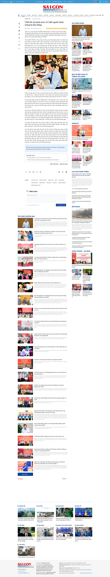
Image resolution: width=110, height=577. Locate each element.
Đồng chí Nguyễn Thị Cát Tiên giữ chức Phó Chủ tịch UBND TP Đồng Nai (81, 138)
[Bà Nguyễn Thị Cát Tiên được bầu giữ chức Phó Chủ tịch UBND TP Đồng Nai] (76, 144)
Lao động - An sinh (78, 15)
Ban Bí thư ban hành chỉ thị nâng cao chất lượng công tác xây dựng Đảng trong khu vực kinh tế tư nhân (49, 411)
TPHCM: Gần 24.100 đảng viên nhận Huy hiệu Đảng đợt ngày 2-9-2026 (50, 398)
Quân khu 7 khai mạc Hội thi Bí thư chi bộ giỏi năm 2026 (48, 359)
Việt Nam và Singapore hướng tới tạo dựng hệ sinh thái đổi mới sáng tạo (82, 246)
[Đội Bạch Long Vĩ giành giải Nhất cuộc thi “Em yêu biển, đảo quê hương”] (87, 287)
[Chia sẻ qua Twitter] (19, 30)
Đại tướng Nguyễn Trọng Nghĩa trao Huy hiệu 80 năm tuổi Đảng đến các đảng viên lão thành (50, 270)
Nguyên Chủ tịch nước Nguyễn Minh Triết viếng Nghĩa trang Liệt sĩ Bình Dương (87, 279)
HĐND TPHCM (42, 182)
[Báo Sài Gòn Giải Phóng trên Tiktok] (98, 1)
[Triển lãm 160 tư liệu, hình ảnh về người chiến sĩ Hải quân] (76, 272)
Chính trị (23, 15)
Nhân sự (75, 123)
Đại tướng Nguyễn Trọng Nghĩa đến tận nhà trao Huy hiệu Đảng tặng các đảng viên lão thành (50, 296)
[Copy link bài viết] (19, 41)
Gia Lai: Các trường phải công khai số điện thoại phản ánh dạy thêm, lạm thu (45, 539)
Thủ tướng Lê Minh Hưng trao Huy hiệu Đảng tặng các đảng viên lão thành (50, 322)
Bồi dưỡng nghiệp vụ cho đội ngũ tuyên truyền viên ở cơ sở (76, 118)
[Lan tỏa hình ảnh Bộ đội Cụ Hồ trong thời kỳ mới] (82, 258)
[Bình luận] (19, 45)
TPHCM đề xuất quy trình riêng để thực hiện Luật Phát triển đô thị (26, 519)
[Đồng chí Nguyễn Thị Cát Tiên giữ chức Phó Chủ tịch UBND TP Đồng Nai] (82, 130)
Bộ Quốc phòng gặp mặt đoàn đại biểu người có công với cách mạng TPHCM (76, 293)
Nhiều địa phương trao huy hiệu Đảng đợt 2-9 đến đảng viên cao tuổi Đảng (50, 347)
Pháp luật (34, 15)
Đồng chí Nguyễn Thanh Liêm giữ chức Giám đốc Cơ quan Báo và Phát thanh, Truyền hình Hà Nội (76, 164)
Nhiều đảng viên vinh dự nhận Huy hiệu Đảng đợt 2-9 (47, 283)
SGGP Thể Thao (48, 1)
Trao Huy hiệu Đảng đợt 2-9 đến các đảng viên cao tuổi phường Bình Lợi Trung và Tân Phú (50, 258)
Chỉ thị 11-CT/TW (34, 180)
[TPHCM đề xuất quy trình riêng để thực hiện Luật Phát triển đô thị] (26, 512)
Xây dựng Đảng (36, 18)
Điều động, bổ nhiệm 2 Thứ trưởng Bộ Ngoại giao (87, 163)
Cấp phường (61, 180)
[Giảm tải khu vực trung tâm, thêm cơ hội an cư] (87, 112)
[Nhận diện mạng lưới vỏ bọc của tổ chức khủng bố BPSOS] (87, 97)
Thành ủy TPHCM (42, 180)
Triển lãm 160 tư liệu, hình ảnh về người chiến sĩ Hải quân (76, 278)
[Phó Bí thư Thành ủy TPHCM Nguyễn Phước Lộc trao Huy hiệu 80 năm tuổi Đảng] (25, 377)
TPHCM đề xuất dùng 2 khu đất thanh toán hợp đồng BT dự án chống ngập (44, 520)
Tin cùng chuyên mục (26, 216)
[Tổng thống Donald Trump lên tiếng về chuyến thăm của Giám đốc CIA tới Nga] (26, 532)
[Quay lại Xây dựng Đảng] (19, 48)
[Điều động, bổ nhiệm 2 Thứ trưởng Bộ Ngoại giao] (87, 158)
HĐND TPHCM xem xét (35, 185)
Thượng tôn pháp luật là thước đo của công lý (81, 91)
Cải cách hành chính (80, 171)
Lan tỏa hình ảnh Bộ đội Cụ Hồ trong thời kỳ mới (82, 266)
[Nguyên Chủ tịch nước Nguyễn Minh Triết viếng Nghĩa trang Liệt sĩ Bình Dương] (87, 272)
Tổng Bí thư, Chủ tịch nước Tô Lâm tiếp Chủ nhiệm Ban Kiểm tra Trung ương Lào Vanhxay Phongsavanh (82, 233)
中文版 (65, 1)
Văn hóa (64, 15)
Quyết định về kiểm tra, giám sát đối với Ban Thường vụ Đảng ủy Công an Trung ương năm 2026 (50, 449)
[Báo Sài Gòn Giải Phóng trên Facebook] (93, 1)
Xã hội (29, 15)
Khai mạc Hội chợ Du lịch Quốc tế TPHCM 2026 (83, 519)
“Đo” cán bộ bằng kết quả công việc (80, 188)
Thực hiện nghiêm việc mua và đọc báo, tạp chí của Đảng (38, 157)
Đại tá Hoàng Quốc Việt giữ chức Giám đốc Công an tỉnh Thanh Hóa (87, 150)
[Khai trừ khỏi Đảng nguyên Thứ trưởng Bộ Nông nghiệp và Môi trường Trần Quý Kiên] (25, 428)
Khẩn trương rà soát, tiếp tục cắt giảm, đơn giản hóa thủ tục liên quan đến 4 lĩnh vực (81, 175)
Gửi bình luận (62, 205)
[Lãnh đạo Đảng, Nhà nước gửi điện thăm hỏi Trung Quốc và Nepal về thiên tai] (82, 214)
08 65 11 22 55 (22, 571)
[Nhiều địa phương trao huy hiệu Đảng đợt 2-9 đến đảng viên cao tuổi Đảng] (25, 351)
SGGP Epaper (70, 1)
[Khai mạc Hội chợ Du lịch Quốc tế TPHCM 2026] (83, 512)
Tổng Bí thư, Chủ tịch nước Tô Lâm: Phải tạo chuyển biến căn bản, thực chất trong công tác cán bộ (50, 219)
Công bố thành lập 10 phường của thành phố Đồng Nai (81, 192)
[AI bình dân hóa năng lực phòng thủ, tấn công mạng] (64, 532)
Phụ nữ (87, 15)
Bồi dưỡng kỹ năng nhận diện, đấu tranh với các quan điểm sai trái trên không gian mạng (76, 104)
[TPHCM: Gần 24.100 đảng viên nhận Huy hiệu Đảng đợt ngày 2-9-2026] (25, 402)
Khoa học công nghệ (95, 15)
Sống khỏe (58, 15)
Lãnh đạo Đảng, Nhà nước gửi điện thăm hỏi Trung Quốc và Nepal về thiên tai (82, 221)
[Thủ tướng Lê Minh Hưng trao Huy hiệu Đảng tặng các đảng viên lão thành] (25, 325)
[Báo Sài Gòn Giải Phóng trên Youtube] (96, 1)
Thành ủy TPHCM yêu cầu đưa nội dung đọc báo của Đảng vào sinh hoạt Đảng (43, 159)
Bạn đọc (70, 15)
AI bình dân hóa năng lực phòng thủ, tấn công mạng (64, 538)
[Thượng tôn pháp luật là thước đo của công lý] (82, 84)
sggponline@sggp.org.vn (24, 572)
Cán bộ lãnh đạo (34, 182)
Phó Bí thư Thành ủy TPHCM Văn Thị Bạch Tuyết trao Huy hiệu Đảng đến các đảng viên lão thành (49, 232)
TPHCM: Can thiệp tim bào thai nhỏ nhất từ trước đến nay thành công (83, 539)
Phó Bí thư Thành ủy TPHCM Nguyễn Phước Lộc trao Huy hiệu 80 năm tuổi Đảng (50, 373)
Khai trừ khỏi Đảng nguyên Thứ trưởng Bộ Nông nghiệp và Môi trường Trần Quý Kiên (49, 424)
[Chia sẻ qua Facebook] (19, 27)
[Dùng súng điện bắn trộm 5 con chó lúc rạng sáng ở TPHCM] (64, 512)
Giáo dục (51, 15)
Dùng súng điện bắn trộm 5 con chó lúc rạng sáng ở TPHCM (64, 519)
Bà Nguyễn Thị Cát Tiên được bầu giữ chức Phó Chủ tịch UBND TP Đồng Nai (76, 150)
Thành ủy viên (50, 180)
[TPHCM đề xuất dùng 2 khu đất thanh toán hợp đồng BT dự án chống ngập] (45, 512)
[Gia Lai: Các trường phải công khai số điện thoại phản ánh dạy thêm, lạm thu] (45, 532)
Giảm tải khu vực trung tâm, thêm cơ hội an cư (87, 118)
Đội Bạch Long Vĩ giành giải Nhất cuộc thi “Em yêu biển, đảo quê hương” (87, 293)
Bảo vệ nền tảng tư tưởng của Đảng (79, 75)
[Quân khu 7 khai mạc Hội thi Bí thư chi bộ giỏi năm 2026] (25, 364)
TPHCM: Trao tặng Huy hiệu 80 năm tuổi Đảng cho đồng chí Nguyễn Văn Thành (49, 386)
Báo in (56, 180)
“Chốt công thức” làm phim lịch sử (26, 557)
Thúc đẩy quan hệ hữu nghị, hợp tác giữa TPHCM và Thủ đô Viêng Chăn (81, 238)
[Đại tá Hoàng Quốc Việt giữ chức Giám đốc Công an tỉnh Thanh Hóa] (87, 144)
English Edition (40, 1)
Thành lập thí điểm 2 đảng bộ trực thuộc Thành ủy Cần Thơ (49, 436)
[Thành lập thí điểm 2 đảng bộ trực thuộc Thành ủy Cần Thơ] (25, 441)
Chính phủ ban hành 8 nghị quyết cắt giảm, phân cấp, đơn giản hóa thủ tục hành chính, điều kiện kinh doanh (81, 197)
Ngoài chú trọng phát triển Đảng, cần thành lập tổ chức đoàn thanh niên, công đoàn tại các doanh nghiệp (49, 462)
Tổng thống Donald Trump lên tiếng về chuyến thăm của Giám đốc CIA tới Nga (26, 539)
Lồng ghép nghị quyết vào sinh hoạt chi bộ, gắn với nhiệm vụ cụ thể (50, 245)
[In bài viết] (19, 37)
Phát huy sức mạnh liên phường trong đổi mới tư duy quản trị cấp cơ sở (50, 309)
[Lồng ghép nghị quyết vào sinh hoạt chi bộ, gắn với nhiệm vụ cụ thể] (25, 249)
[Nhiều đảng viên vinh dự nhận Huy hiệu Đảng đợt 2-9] (25, 287)
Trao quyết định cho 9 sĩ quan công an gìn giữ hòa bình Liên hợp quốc (82, 242)
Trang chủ (19, 15)
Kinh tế (41, 15)
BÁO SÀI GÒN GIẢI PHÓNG (55, 8)
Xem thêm (103, 15)
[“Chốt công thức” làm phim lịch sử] (26, 551)
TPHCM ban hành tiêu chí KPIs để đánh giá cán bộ (81, 202)
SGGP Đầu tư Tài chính (57, 1)
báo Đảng (55, 182)
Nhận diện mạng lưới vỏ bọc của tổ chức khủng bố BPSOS (87, 103)
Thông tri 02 (48, 182)
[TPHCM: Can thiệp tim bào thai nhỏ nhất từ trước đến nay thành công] (83, 532)
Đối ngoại (76, 206)
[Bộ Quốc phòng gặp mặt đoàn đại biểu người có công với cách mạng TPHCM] (76, 287)
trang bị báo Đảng (61, 182)
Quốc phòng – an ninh (81, 251)
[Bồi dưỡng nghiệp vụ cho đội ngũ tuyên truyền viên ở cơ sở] (76, 112)
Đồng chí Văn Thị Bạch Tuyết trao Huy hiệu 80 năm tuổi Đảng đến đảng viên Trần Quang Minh (50, 334)
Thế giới (46, 15)
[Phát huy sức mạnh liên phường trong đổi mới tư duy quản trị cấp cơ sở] (25, 313)
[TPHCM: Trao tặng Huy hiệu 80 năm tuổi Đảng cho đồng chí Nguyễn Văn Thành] (25, 389)
